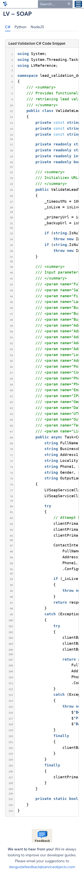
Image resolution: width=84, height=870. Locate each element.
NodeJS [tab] (37, 27)
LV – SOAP (17, 13)
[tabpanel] (42, 425)
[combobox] (55, 4)
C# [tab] (7, 27)
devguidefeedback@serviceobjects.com (42, 867)
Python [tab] (20, 27)
